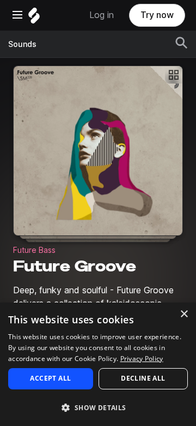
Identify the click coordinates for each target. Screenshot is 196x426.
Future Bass (34, 250)
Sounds (22, 44)
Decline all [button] (143, 378)
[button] (98, 407)
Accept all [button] (50, 378)
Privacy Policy (141, 358)
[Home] (34, 18)
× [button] (184, 314)
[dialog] (98, 364)
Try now (157, 15)
